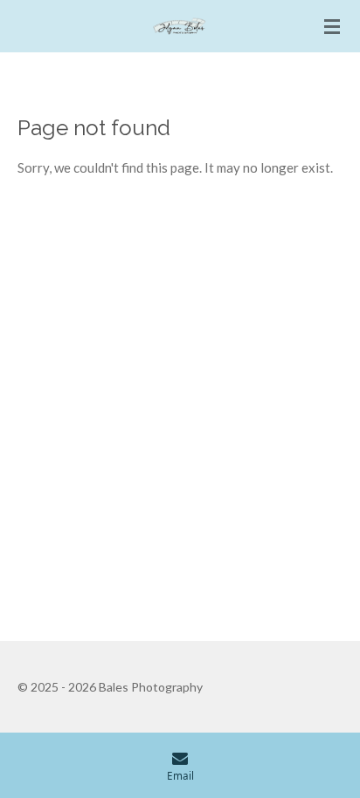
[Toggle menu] (332, 26)
